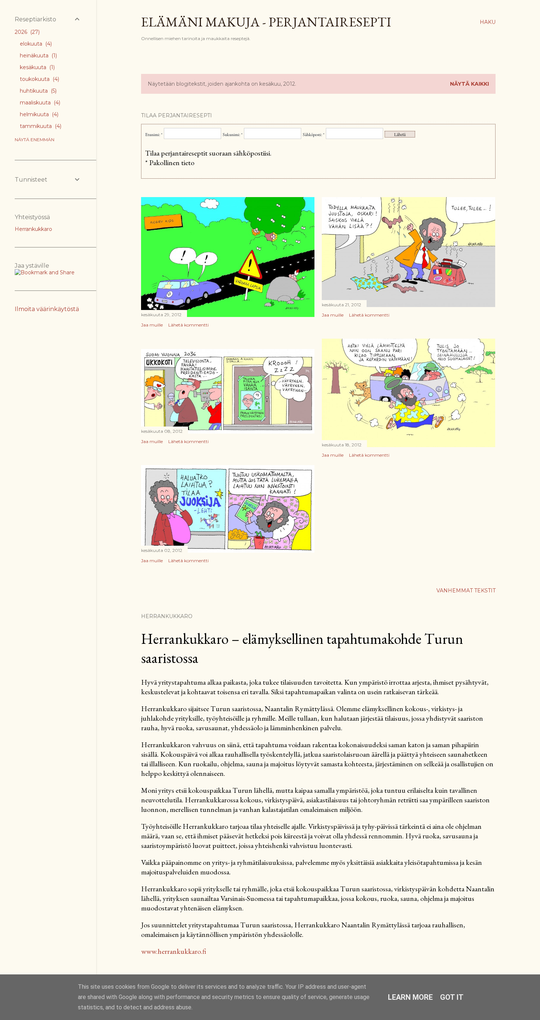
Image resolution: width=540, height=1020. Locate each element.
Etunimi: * (153, 135)
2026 (26, 32)
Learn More (410, 997)
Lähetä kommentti (188, 325)
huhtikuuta (37, 91)
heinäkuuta (37, 55)
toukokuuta (39, 79)
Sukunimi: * (232, 135)
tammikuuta (40, 126)
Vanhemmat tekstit (466, 590)
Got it (452, 997)
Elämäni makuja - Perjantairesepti (266, 22)
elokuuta (35, 43)
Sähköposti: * (313, 135)
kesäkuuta (36, 67)
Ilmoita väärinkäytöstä (47, 309)
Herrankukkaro (33, 229)
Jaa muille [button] (152, 325)
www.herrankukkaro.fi (173, 951)
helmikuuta (38, 114)
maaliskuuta (39, 102)
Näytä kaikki (469, 84)
